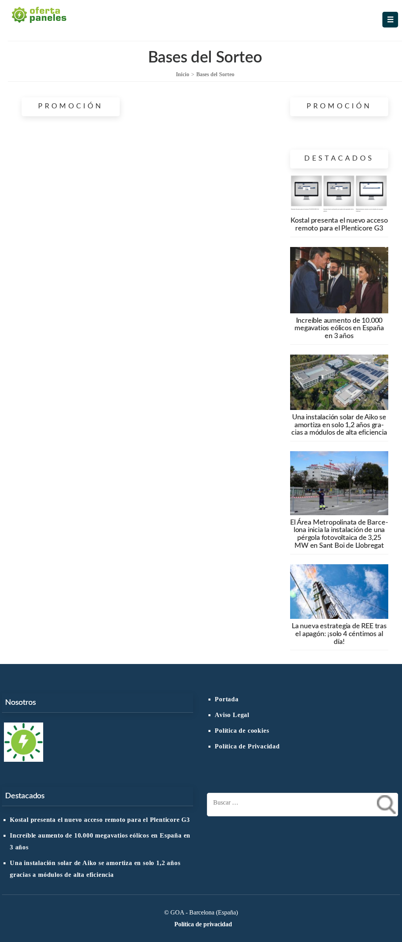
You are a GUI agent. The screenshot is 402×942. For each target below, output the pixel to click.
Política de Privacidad (247, 746)
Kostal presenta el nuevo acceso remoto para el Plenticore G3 (339, 224)
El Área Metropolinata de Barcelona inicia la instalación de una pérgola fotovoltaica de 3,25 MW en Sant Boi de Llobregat (339, 534)
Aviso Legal (232, 715)
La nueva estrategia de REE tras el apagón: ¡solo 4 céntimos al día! (339, 634)
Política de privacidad (203, 924)
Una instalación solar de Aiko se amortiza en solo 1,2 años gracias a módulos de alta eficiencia (339, 425)
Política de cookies (242, 730)
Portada (227, 699)
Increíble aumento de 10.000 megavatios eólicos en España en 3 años (339, 328)
